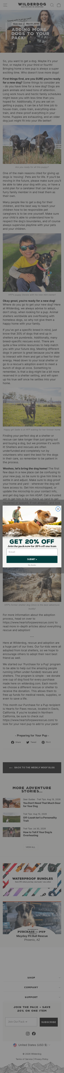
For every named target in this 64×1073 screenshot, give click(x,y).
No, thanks (32, 565)
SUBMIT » (32, 559)
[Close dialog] (58, 509)
